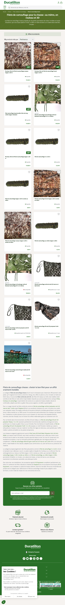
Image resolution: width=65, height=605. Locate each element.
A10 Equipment (39, 463)
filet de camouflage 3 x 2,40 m (48, 449)
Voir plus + (7, 501)
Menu (5, 9)
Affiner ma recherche (33, 34)
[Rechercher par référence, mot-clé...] (9, 7)
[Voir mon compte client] (58, 3)
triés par (15, 39)
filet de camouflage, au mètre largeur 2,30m (44, 455)
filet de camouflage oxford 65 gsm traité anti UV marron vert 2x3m (31, 442)
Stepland (20, 408)
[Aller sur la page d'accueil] (12, 2)
